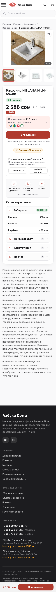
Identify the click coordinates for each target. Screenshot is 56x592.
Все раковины (9, 28)
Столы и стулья (10, 469)
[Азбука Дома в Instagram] (5, 440)
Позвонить (18, 170)
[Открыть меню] (3, 4)
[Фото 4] (50, 75)
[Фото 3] (36, 75)
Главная (6, 24)
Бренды (6, 502)
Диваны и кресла (11, 455)
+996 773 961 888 (12, 534)
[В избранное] (48, 34)
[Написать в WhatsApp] (14, 440)
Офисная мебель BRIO (14, 479)
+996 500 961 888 (13, 526)
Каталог (17, 24)
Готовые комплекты (13, 474)
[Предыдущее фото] (8, 48)
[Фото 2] (22, 75)
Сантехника (30, 24)
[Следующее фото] (48, 48)
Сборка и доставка (12, 493)
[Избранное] (45, 4)
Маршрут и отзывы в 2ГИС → (18, 546)
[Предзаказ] (52, 4)
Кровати (7, 460)
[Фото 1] (8, 75)
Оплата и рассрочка (13, 497)
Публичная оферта (12, 511)
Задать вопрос (38, 170)
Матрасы (7, 465)
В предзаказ (28, 134)
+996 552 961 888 (12, 530)
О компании (8, 507)
